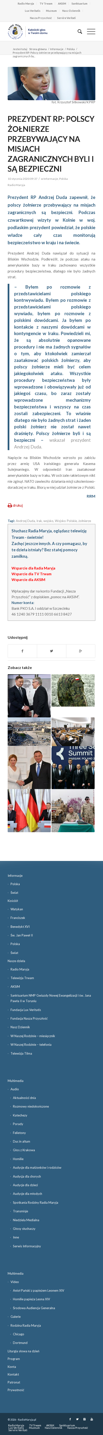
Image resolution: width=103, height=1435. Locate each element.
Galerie (16, 1317)
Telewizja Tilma (21, 1053)
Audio (15, 1089)
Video (15, 1282)
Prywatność (16, 1390)
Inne (16, 1237)
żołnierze (84, 521)
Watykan (17, 909)
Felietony (19, 1133)
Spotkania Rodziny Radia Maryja (35, 1202)
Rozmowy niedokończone (31, 1106)
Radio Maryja (26, 3)
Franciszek (18, 918)
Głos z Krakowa (24, 1150)
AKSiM (62, 3)
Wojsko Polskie (66, 521)
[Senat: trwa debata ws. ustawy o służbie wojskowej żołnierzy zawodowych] (73, 731)
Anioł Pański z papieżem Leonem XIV (38, 1290)
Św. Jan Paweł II (22, 935)
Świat (14, 893)
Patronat (14, 1382)
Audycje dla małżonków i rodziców (37, 1167)
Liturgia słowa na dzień (23, 1351)
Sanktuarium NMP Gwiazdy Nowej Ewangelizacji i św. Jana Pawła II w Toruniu (51, 998)
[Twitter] (77, 1419)
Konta (12, 1367)
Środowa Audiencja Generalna (34, 1308)
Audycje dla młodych (27, 1194)
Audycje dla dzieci (25, 1185)
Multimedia (15, 1081)
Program (14, 1359)
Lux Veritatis (32, 10)
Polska (71, 49)
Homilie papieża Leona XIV (31, 1299)
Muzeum (51, 10)
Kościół (13, 901)
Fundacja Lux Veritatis (26, 1010)
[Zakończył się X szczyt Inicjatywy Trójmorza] (73, 767)
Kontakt (13, 1374)
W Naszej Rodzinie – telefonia (31, 1044)
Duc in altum (21, 1141)
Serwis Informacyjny (27, 1246)
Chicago (18, 1334)
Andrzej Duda (25, 521)
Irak (39, 521)
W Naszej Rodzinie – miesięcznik (33, 1036)
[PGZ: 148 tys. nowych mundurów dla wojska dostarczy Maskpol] (73, 690)
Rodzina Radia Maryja (26, 1325)
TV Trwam (46, 3)
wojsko (48, 521)
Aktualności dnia (24, 1098)
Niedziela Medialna (26, 1220)
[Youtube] (91, 1419)
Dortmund (20, 1343)
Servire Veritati (66, 17)
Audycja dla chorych (27, 1176)
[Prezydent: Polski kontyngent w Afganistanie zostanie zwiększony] (73, 810)
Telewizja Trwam (22, 978)
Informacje (56, 49)
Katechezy (20, 1115)
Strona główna (38, 49)
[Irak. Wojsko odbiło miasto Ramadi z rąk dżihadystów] (29, 731)
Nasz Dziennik (71, 10)
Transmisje (20, 1211)
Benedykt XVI (20, 927)
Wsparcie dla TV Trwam (31, 574)
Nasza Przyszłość (41, 17)
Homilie (18, 1159)
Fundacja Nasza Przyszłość (29, 1018)
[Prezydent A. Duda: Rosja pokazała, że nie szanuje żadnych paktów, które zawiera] (29, 810)
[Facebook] (70, 1419)
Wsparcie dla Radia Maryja (33, 568)
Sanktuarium (79, 3)
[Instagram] (84, 1419)
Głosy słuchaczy (24, 1229)
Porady (18, 1124)
